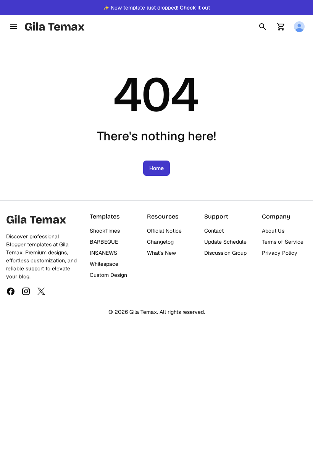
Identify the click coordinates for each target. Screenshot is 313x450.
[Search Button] (262, 26)
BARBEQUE (104, 241)
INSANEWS (103, 252)
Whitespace (104, 263)
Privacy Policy (279, 252)
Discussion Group (225, 252)
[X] (41, 291)
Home (156, 168)
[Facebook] (10, 291)
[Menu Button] (13, 26)
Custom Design (108, 275)
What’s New (161, 252)
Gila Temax (54, 27)
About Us (273, 230)
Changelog (160, 241)
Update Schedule (225, 241)
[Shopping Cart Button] (281, 26)
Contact (214, 230)
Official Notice (164, 230)
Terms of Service (282, 241)
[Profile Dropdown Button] (299, 26)
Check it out (195, 7)
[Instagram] (26, 291)
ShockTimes (105, 230)
